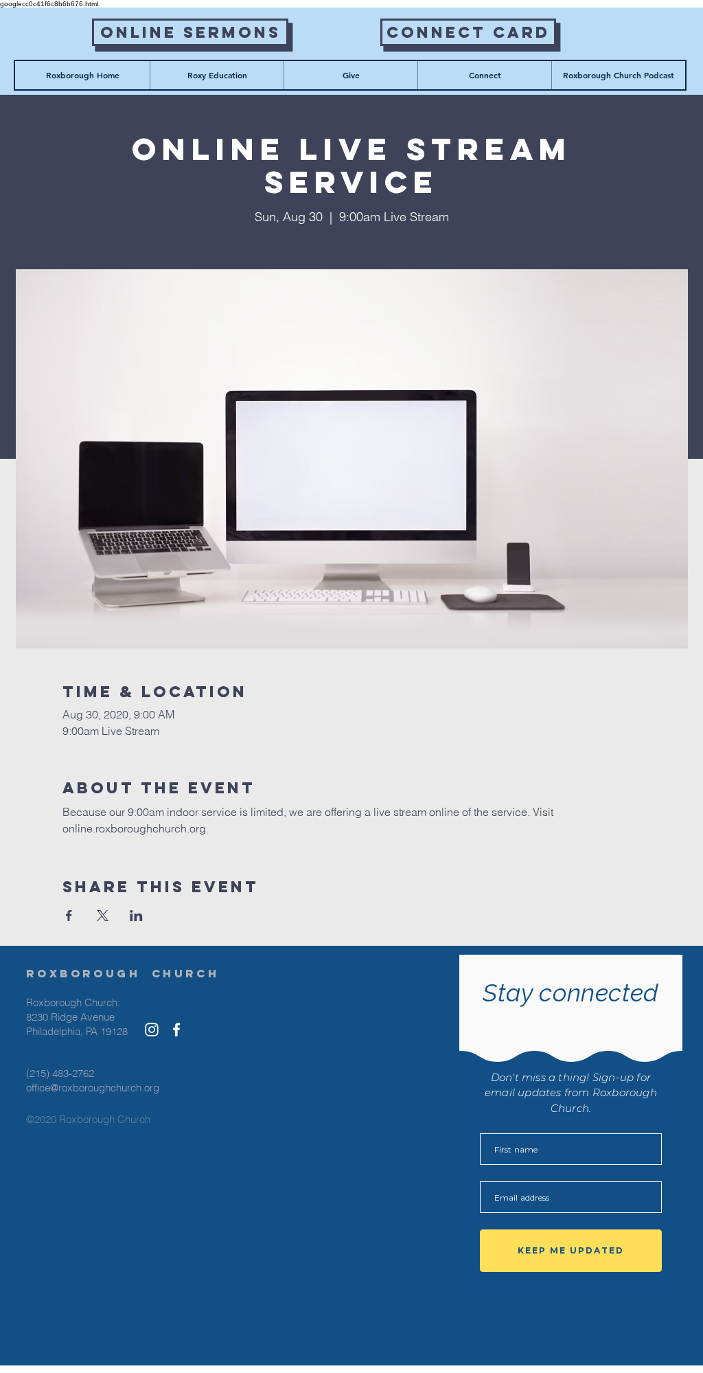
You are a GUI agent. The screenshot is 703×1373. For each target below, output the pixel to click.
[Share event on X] (102, 915)
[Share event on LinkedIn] (136, 915)
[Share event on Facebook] (69, 915)
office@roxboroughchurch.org (92, 1087)
